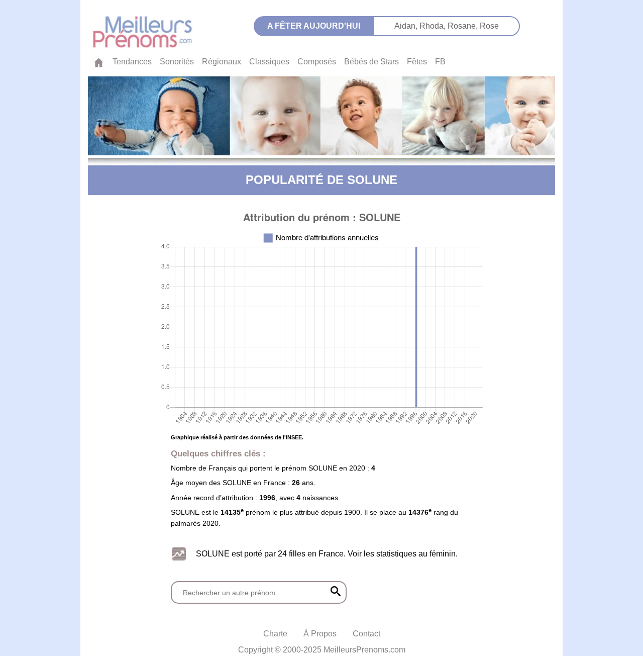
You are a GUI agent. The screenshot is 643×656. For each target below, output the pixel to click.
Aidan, (406, 26)
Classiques (269, 61)
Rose (489, 26)
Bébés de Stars (371, 61)
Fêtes (417, 61)
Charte (275, 633)
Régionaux (221, 61)
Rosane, (464, 26)
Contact (366, 633)
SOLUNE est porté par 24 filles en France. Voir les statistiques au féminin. (327, 553)
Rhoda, (433, 26)
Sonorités (177, 61)
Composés (316, 61)
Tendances (132, 61)
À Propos (320, 633)
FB (440, 61)
